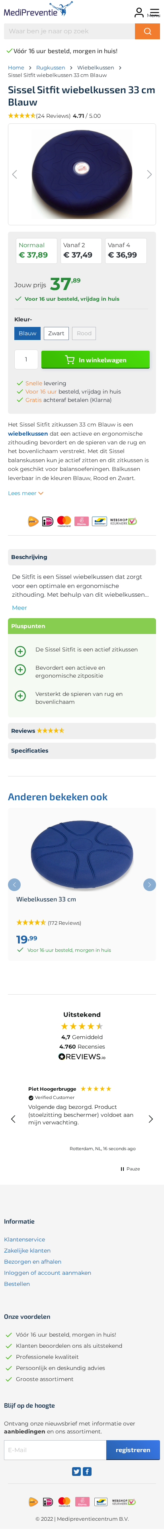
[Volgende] (150, 174)
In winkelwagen (102, 359)
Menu (153, 15)
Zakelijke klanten (27, 1250)
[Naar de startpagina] (36, 10)
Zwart (56, 333)
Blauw (27, 333)
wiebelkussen (28, 433)
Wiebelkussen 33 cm (46, 899)
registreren (133, 1449)
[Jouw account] (137, 10)
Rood (84, 333)
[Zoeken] (147, 31)
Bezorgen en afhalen (32, 1261)
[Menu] (153, 10)
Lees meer (23, 493)
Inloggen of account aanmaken (47, 1272)
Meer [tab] (19, 607)
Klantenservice (24, 1239)
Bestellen (17, 1283)
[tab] (82, 557)
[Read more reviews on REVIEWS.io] (82, 1057)
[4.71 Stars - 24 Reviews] (50, 731)
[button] (13, 1119)
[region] (82, 1119)
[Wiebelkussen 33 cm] (82, 855)
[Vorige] (14, 174)
